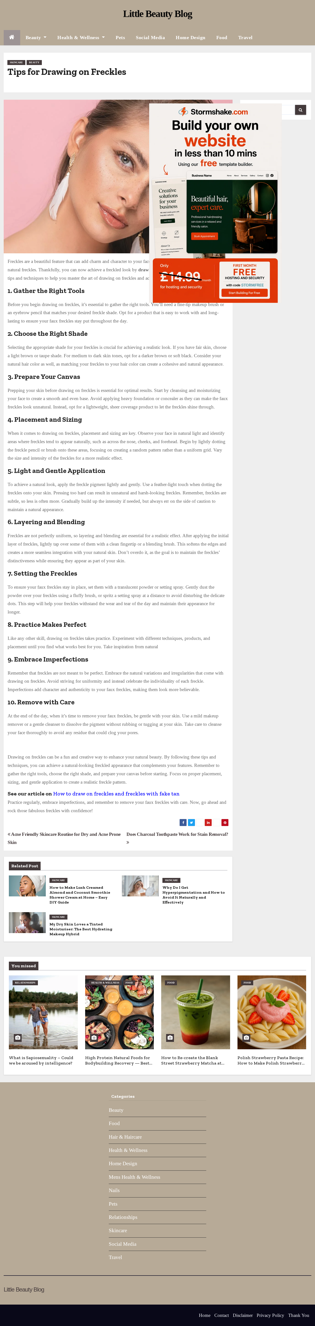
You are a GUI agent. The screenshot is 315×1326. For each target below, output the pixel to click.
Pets (120, 37)
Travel (245, 37)
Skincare (16, 62)
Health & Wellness (79, 37)
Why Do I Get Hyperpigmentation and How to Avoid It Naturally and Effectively (193, 895)
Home (204, 1315)
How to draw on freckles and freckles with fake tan (116, 793)
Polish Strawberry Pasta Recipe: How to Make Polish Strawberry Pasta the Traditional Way (270, 1063)
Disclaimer (243, 1315)
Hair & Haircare (125, 1137)
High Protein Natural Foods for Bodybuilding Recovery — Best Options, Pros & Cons (117, 1063)
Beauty (34, 37)
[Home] (12, 37)
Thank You (298, 1315)
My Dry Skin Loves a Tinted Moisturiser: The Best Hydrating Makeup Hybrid (80, 929)
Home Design (190, 37)
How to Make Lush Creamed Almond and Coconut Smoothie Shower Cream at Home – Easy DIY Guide (79, 895)
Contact (221, 1315)
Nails (114, 1190)
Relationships (25, 982)
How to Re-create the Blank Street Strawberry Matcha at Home (191, 1063)
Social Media (150, 37)
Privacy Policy (270, 1315)
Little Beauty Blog (157, 13)
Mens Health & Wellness (134, 1177)
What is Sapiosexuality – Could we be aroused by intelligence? (41, 1060)
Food (221, 37)
